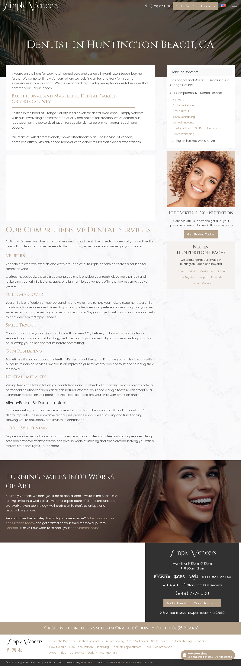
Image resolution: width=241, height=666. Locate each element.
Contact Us (77, 653)
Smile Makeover (24, 294)
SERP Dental (87, 662)
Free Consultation (81, 647)
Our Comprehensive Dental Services (196, 93)
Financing (102, 647)
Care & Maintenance (158, 647)
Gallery (92, 653)
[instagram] (14, 650)
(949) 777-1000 (192, 593)
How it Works (57, 647)
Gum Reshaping (24, 351)
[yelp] (20, 650)
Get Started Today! (201, 234)
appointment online (85, 528)
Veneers (15, 256)
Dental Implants (26, 377)
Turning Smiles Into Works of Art (192, 141)
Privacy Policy (133, 662)
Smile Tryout (21, 325)
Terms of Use (150, 662)
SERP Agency (116, 662)
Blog (63, 653)
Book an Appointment (126, 647)
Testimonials (108, 653)
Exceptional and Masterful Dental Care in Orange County (200, 82)
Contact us (14, 528)
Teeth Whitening (26, 428)
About (53, 653)
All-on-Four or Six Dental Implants (198, 128)
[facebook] (8, 650)
